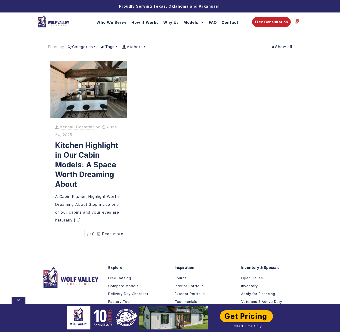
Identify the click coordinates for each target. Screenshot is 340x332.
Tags (109, 46)
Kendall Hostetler (77, 127)
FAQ (213, 22)
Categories (82, 46)
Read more (112, 233)
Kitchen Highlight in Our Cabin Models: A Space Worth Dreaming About (86, 165)
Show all (283, 46)
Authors (135, 46)
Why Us (171, 22)
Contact (230, 22)
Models (190, 22)
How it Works (145, 22)
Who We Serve (111, 22)
